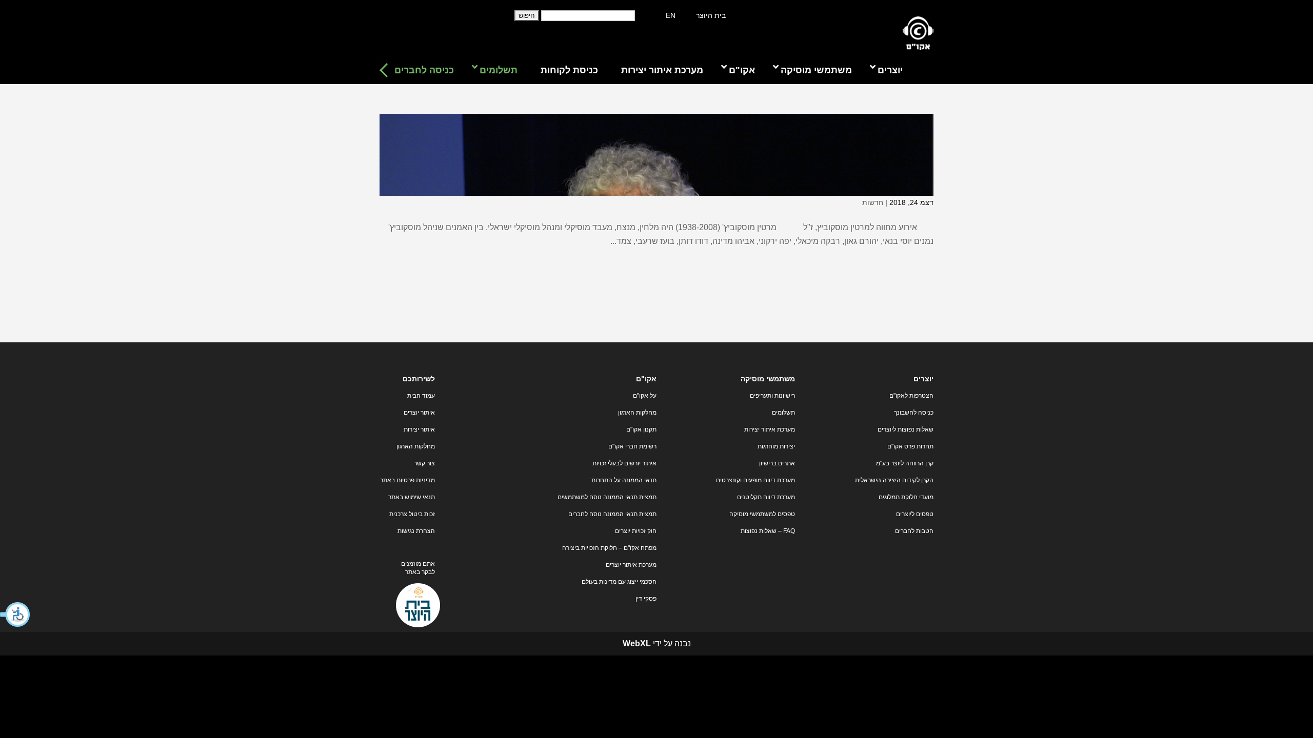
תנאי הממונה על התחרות (623, 480)
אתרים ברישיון (777, 463)
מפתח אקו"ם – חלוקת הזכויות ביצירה (609, 547)
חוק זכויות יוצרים (635, 531)
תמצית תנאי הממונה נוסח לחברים (612, 514)
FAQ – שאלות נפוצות (768, 531)
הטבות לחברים (914, 531)
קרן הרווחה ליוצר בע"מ (904, 463)
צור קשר (424, 463)
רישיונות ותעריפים (772, 395)
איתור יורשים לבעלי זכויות (624, 463)
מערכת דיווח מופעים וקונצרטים (755, 480)
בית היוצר (711, 15)
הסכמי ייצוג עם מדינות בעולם (619, 581)
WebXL (637, 643)
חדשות (872, 202)
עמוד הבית (421, 395)
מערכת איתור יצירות (769, 429)
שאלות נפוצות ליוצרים (905, 429)
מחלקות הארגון (637, 412)
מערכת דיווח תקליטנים (766, 497)
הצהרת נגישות (416, 531)
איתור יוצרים (419, 412)
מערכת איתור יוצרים (631, 564)
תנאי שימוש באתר (411, 497)
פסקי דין (645, 598)
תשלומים (783, 412)
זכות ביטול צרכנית (412, 514)
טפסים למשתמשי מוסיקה (762, 514)
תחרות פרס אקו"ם (910, 446)
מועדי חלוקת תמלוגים (906, 497)
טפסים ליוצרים (914, 514)
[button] (15, 614)
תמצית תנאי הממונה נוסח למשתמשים (607, 497)
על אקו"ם (644, 395)
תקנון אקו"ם (641, 429)
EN (670, 15)
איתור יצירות (419, 429)
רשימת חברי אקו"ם (632, 446)
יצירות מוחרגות (776, 446)
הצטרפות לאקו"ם (911, 395)
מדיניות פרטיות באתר (407, 480)
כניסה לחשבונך (913, 412)
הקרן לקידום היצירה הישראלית (894, 480)
